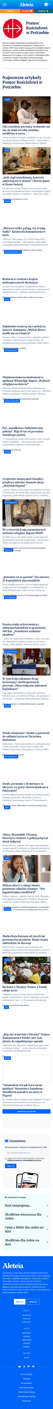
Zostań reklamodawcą (26, 1392)
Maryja (7, 909)
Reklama (26, 1347)
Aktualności (26, 1315)
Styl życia (26, 1318)
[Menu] (9, 4)
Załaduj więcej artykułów (26, 1111)
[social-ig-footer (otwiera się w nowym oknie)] (33, 1366)
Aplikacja (26, 1336)
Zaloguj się (33, 1302)
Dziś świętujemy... (18, 1205)
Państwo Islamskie (12, 401)
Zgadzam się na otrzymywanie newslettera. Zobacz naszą (25, 1159)
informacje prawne (26, 1388)
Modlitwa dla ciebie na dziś (22, 1242)
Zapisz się (10, 1166)
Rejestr (10, 11)
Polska (7, 201)
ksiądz (7, 99)
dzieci (7, 299)
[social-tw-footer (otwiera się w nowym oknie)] (29, 1366)
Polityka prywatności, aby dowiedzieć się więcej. (24, 1160)
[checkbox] (5, 1158)
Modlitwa (41, 11)
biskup (7, 960)
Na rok (26, 1358)
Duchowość (26, 1322)
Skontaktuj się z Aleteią (26, 1396)
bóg (6, 1007)
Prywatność (26, 1401)
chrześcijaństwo (11, 350)
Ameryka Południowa (13, 252)
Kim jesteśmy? (26, 1383)
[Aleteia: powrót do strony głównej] (26, 4)
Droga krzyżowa (11, 651)
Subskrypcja (26, 1340)
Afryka (7, 452)
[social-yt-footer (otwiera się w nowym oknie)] (19, 1366)
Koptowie (8, 550)
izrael (7, 150)
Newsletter (26, 1333)
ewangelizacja (10, 597)
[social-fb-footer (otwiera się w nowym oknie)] (24, 1366)
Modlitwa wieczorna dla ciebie (23, 1216)
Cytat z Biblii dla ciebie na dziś (24, 1229)
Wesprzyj (25, 11)
